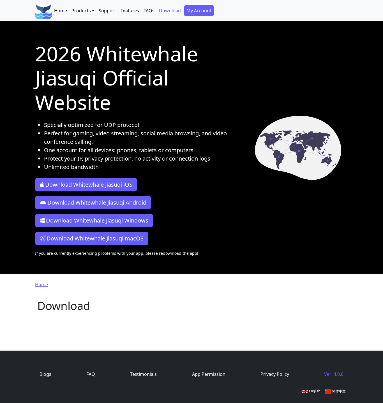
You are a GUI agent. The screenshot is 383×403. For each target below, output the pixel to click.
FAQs (149, 11)
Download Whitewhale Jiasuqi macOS (95, 238)
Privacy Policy (274, 374)
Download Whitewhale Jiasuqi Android (96, 202)
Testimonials (143, 374)
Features (130, 11)
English (314, 391)
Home (60, 11)
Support (107, 11)
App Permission (208, 374)
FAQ (90, 374)
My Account (198, 11)
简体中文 (338, 391)
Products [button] (81, 11)
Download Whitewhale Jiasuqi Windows (97, 220)
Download (170, 11)
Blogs (45, 374)
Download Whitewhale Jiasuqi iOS (88, 184)
